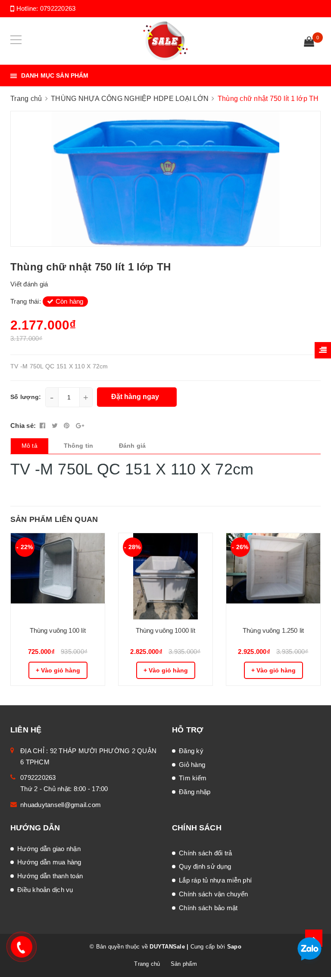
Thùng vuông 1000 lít (166, 630)
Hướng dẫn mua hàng (49, 862)
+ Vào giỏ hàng (58, 670)
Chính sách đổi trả (205, 853)
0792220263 (58, 8)
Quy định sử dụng (205, 866)
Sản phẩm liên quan (54, 519)
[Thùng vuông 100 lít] (58, 576)
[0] (309, 43)
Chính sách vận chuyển (213, 894)
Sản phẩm (184, 964)
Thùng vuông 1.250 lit (273, 630)
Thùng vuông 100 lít (58, 630)
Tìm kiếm (192, 778)
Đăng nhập (194, 791)
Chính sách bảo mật (208, 907)
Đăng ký (191, 750)
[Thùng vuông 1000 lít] (165, 576)
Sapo (234, 946)
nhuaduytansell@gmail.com (60, 804)
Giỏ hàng (192, 764)
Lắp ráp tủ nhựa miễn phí (215, 880)
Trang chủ (147, 964)
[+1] (80, 425)
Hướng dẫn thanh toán (50, 876)
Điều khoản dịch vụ (45, 889)
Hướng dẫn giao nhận (49, 848)
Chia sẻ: (23, 425)
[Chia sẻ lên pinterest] (68, 425)
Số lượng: (25, 396)
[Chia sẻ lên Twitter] (56, 425)
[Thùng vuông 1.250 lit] (273, 576)
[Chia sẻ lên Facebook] (43, 425)
